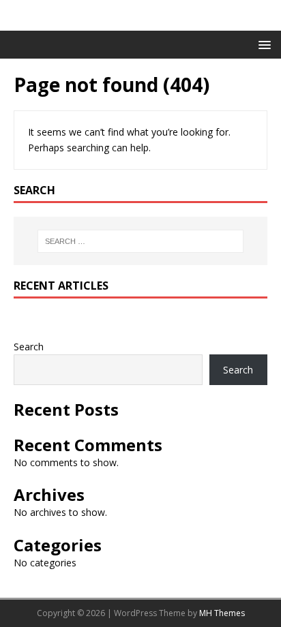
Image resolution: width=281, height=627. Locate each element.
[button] (262, 44)
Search (29, 346)
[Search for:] (141, 241)
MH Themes (222, 613)
